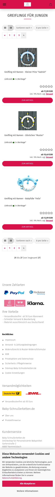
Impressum (10, 340)
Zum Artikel (27, 100)
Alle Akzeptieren (27, 483)
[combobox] (24, 28)
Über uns (9, 415)
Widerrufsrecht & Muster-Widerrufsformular (25, 349)
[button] (5, 28)
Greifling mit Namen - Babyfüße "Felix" (22, 198)
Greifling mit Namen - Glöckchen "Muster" (24, 135)
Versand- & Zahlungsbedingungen (21, 345)
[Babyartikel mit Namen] (27, 4)
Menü (4, 4)
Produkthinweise (13, 420)
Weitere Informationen (27, 491)
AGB (7, 354)
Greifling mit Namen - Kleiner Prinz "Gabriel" (25, 72)
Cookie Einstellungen (15, 373)
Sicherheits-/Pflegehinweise (18, 363)
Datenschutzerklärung (12, 478)
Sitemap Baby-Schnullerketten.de (20, 368)
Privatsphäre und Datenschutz (19, 359)
